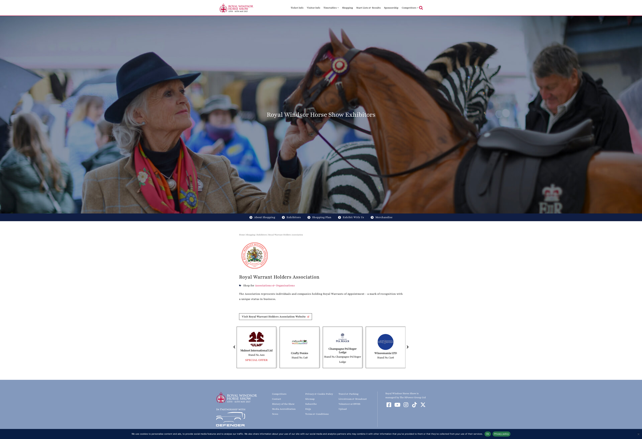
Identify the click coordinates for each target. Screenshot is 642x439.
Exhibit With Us (353, 217)
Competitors (279, 394)
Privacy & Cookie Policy (319, 394)
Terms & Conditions (317, 414)
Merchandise (384, 217)
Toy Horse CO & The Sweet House (386, 353)
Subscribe (311, 404)
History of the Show (283, 404)
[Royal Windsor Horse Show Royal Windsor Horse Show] (236, 8)
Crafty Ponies (256, 353)
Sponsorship (391, 7)
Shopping (347, 7)
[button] (338, 7)
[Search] (421, 8)
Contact (276, 399)
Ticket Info (297, 7)
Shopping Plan (321, 217)
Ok (487, 433)
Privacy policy (501, 433)
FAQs (308, 409)
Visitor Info (313, 7)
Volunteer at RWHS (349, 404)
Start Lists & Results (368, 7)
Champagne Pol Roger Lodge (299, 350)
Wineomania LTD (342, 353)
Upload (343, 409)
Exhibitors (294, 217)
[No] (638, 433)
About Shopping (264, 217)
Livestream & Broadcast (353, 399)
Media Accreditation (284, 409)
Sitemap (310, 399)
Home (242, 234)
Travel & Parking (348, 394)
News (275, 414)
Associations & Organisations (275, 285)
